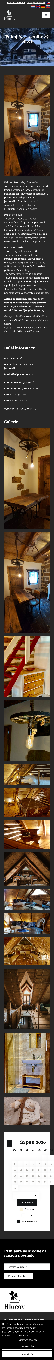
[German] (43, 6)
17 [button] (15, 1176)
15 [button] (45, 1170)
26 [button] (27, 1182)
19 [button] (27, 1176)
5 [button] (27, 1164)
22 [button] (45, 1176)
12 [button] (27, 1170)
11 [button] (21, 1170)
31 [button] (15, 1188)
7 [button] (39, 1164)
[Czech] (48, 3)
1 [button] (45, 1158)
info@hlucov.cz (36, 2)
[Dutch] (33, 6)
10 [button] (15, 1170)
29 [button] (45, 1182)
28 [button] (39, 1182)
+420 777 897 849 (16, 2)
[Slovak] (48, 6)
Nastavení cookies (26, 1340)
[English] (38, 6)
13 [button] (33, 1170)
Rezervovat (27, 1203)
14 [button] (39, 1170)
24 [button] (15, 1182)
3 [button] (14, 1164)
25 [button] (21, 1182)
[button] (9, 1143)
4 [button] (20, 1164)
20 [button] (33, 1176)
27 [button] (33, 1182)
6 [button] (33, 1164)
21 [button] (39, 1176)
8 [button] (45, 1164)
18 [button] (21, 1176)
